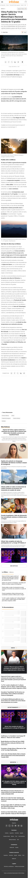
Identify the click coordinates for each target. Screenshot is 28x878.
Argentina (12, 833)
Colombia (17, 833)
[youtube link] (15, 826)
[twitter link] (9, 826)
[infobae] (14, 2)
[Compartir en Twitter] (12, 62)
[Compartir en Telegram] (18, 62)
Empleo (16, 847)
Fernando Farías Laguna (12, 5)
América (6, 833)
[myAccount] (26, 2)
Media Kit (14, 858)
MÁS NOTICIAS (14, 566)
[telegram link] (18, 826)
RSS (18, 839)
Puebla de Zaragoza (6, 418)
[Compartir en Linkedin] (15, 62)
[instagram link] (12, 826)
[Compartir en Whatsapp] (5, 62)
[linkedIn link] (21, 826)
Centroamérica (21, 836)
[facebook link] (6, 826)
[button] (2, 2)
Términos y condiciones (9, 866)
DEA (22, 5)
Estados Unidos (6, 836)
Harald (19, 5)
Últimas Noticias (12, 839)
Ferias (4, 5)
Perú (16, 836)
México (3, 8)
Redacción (12, 847)
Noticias (3, 421)
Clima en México (5, 415)
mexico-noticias (16, 418)
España (21, 833)
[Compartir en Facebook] (8, 62)
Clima (13, 415)
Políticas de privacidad (19, 866)
